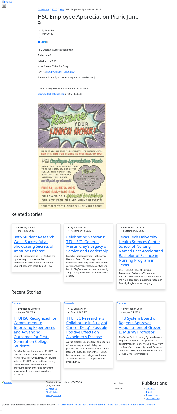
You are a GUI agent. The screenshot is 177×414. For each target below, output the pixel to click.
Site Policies (52, 392)
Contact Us (51, 388)
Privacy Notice (53, 395)
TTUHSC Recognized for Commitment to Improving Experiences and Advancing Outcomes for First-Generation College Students (35, 332)
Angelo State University (143, 404)
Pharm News (153, 395)
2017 (54, 9)
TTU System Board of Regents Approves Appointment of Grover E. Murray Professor (140, 325)
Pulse (149, 391)
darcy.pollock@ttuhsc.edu (51, 93)
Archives (118, 383)
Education (16, 303)
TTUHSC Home (65, 404)
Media (118, 388)
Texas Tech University (118, 404)
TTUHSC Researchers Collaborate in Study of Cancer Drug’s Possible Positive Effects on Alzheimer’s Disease (86, 327)
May (62, 9)
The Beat (150, 388)
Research (69, 303)
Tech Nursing (153, 398)
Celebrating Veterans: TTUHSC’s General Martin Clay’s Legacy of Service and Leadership (87, 243)
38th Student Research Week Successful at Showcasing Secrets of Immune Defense (34, 243)
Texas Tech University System (90, 404)
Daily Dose (43, 9)
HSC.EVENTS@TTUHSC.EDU (60, 71)
